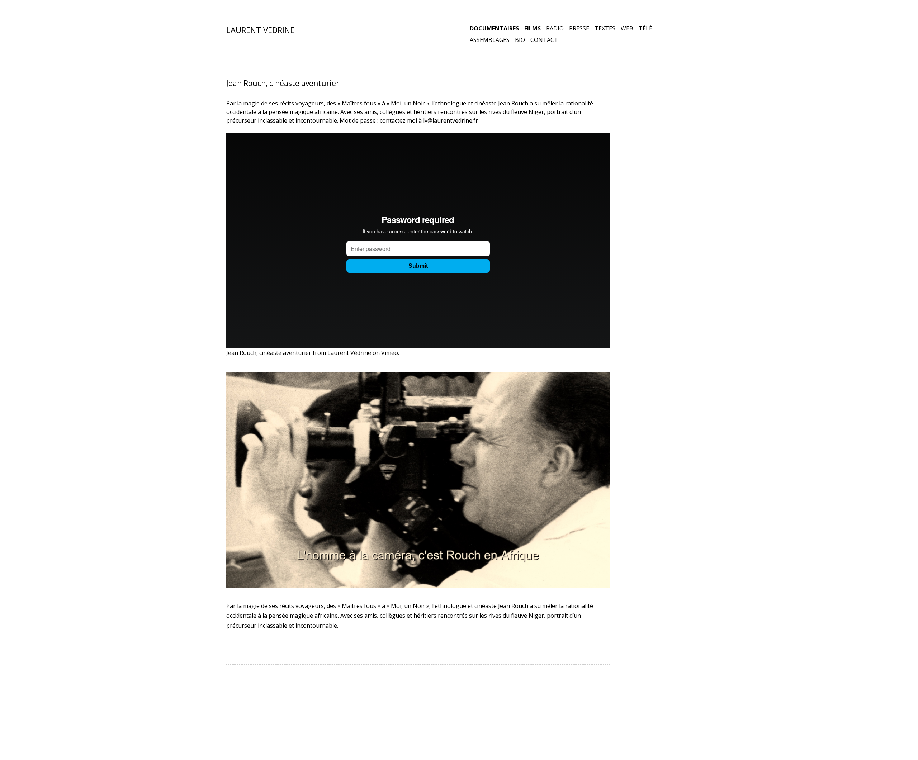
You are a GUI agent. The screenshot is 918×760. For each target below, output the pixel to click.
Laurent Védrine (349, 353)
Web (627, 28)
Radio (555, 28)
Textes (605, 28)
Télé (645, 28)
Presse (579, 28)
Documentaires (494, 28)
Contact (544, 40)
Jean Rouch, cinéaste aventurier (268, 353)
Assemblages (490, 40)
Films (532, 28)
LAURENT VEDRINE (260, 29)
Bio (520, 40)
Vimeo (389, 353)
